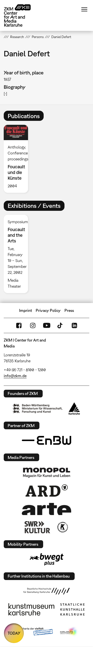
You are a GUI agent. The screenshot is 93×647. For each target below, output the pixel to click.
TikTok (60, 325)
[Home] (21, 15)
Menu (84, 9)
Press (69, 310)
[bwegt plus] (46, 559)
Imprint (25, 310)
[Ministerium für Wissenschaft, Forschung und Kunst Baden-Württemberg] (37, 408)
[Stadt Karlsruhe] (74, 408)
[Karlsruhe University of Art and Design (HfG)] (46, 591)
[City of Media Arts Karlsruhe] (69, 631)
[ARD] (47, 490)
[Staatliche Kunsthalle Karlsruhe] (72, 609)
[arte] (46, 509)
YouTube (47, 325)
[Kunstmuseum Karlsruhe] (31, 609)
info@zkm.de (15, 375)
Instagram (33, 325)
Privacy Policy (48, 310)
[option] (18, 159)
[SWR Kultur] (37, 527)
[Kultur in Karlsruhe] (62, 527)
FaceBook (19, 325)
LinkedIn (74, 325)
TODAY (14, 633)
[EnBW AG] (46, 440)
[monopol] (46, 472)
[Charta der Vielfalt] (33, 631)
